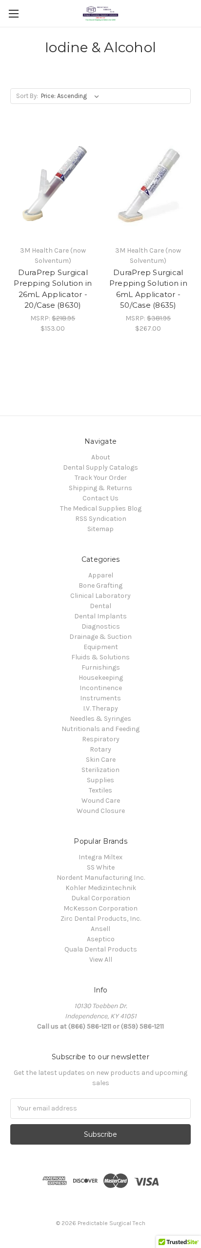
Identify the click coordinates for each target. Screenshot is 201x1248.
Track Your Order (101, 478)
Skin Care (101, 759)
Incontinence (101, 688)
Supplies (100, 780)
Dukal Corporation (100, 898)
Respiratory (101, 739)
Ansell (100, 929)
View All (100, 959)
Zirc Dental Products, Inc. (100, 918)
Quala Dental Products (100, 949)
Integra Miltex (100, 857)
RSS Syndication (100, 519)
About (100, 457)
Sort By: (27, 95)
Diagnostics (100, 626)
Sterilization (100, 770)
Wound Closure (101, 811)
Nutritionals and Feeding (100, 729)
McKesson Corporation (100, 908)
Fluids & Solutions (100, 657)
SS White (101, 867)
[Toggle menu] (13, 13)
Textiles (100, 790)
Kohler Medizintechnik (100, 888)
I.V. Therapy (100, 708)
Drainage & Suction (100, 637)
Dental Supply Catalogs (100, 467)
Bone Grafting (100, 585)
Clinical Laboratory (100, 596)
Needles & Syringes (100, 718)
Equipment (100, 647)
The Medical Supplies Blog (100, 508)
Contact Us (100, 498)
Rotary (100, 749)
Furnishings (100, 667)
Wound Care (100, 800)
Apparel (100, 575)
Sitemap (100, 529)
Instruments (100, 698)
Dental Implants (100, 616)
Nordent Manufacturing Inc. (101, 877)
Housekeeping (101, 678)
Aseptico (101, 939)
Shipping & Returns (100, 488)
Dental (100, 606)
